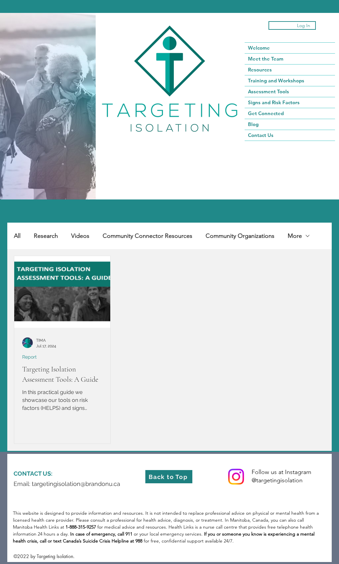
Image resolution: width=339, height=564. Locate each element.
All (17, 235)
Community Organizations (240, 235)
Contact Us (260, 135)
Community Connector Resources (147, 235)
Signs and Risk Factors (274, 102)
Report (29, 357)
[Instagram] (236, 476)
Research (46, 235)
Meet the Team (265, 59)
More (295, 235)
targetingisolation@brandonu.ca (76, 483)
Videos (80, 235)
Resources (260, 69)
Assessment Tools (268, 91)
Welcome (259, 48)
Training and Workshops (276, 80)
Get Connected (266, 113)
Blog (253, 124)
